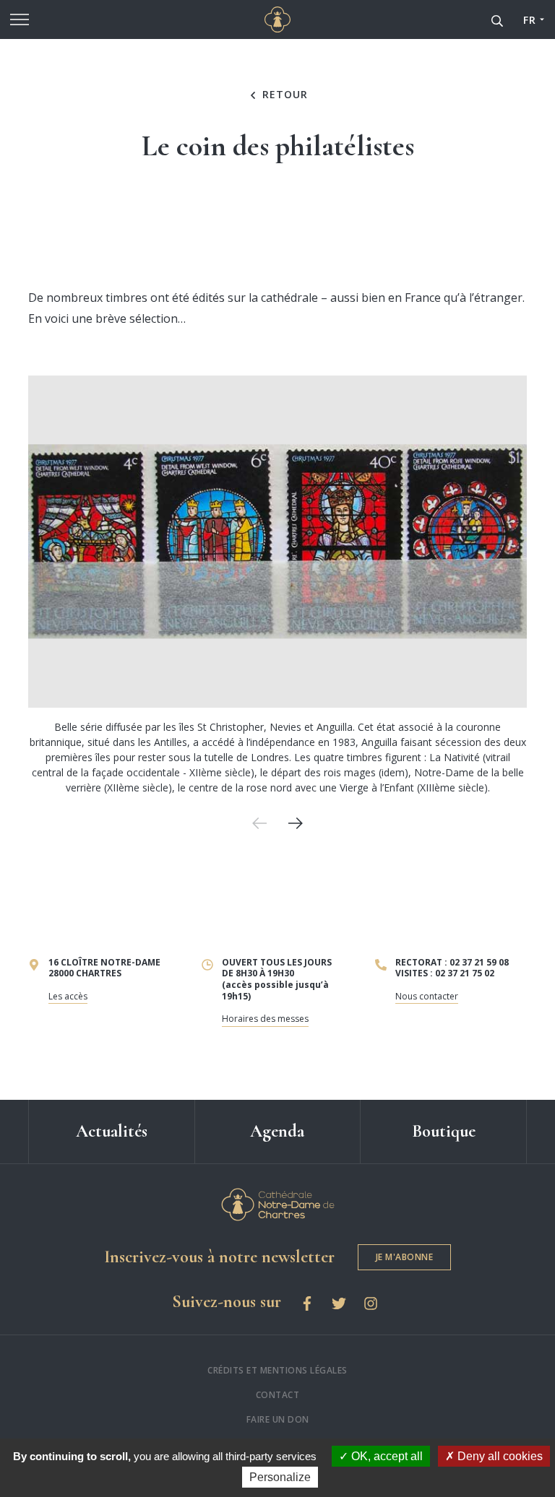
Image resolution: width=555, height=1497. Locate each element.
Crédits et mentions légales (277, 1370)
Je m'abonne (405, 1257)
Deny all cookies (499, 1456)
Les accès (67, 996)
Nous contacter (426, 996)
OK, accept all (385, 1456)
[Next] (296, 823)
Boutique (444, 1131)
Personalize (280, 1477)
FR (529, 20)
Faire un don (277, 1419)
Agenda (277, 1131)
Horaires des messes (265, 1018)
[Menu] (19, 19)
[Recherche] (497, 19)
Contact (278, 1395)
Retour (283, 94)
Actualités (111, 1131)
